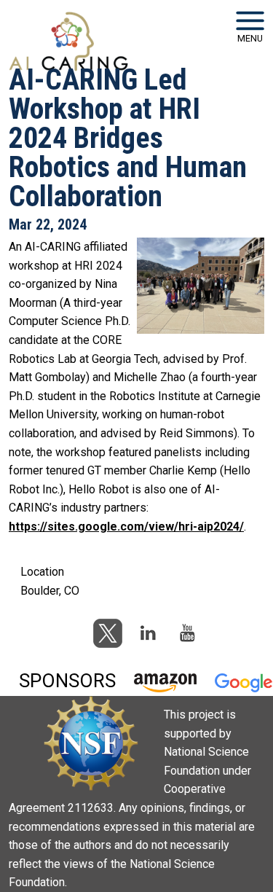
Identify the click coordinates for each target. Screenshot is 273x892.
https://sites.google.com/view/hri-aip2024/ (126, 526)
